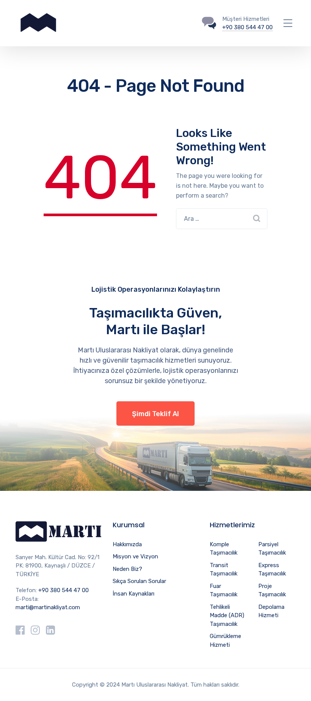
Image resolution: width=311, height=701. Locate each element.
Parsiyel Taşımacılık (272, 548)
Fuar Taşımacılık (223, 590)
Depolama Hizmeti (271, 611)
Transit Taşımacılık (223, 569)
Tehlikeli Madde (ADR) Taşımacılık (227, 615)
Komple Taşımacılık (223, 548)
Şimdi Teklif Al (155, 414)
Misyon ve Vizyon (135, 556)
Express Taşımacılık (272, 569)
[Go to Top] (295, 684)
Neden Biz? (127, 569)
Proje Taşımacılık (272, 590)
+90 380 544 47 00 (247, 27)
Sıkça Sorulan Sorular (139, 581)
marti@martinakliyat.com (48, 607)
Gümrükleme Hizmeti (225, 640)
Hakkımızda (127, 544)
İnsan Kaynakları (133, 593)
